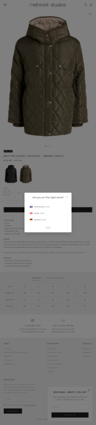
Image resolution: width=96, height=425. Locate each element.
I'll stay (48, 227)
